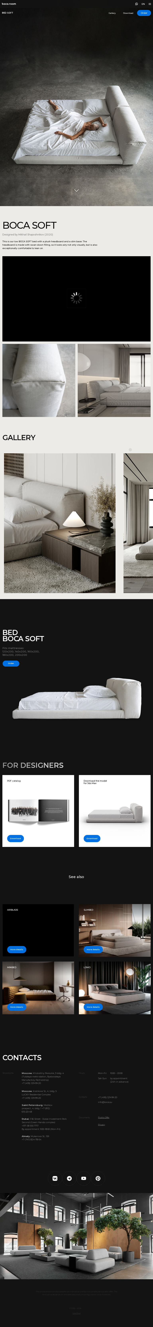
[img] (115, 988)
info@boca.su (105, 1102)
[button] (144, 13)
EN (143, 4)
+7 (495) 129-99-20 (107, 1097)
